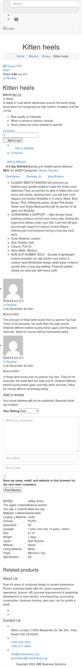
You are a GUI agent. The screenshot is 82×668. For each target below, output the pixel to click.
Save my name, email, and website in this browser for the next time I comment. (39, 482)
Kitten (6, 70)
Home (20, 56)
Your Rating (11, 411)
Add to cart (14, 140)
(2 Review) (10, 78)
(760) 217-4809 (21, 646)
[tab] (13, 176)
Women (33, 56)
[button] (22, 148)
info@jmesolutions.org (25, 654)
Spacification (56, 176)
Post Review (12, 490)
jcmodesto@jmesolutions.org (29, 658)
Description (13, 176)
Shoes (46, 56)
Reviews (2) (33, 176)
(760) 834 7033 (20, 642)
